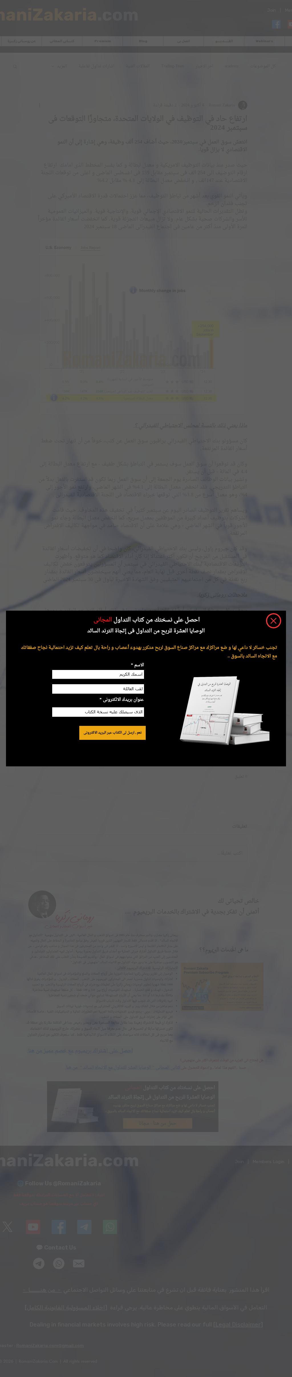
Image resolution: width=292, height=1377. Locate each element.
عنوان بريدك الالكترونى (123, 700)
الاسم (138, 665)
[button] (273, 620)
